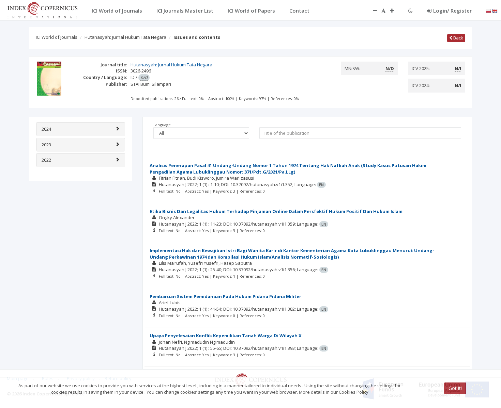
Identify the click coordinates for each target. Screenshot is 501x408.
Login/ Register (452, 10)
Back (457, 38)
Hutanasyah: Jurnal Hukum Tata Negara (125, 37)
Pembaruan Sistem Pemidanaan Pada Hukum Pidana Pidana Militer (225, 296)
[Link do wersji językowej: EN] (495, 10)
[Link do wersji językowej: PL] (488, 10)
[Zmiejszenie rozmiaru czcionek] (371, 10)
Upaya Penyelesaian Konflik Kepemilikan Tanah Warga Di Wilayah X (226, 335)
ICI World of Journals (56, 37)
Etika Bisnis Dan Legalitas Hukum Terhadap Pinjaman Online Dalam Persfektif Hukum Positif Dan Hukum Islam (276, 211)
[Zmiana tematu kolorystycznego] (410, 10)
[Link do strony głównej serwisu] (42, 9)
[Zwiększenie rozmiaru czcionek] (395, 10)
